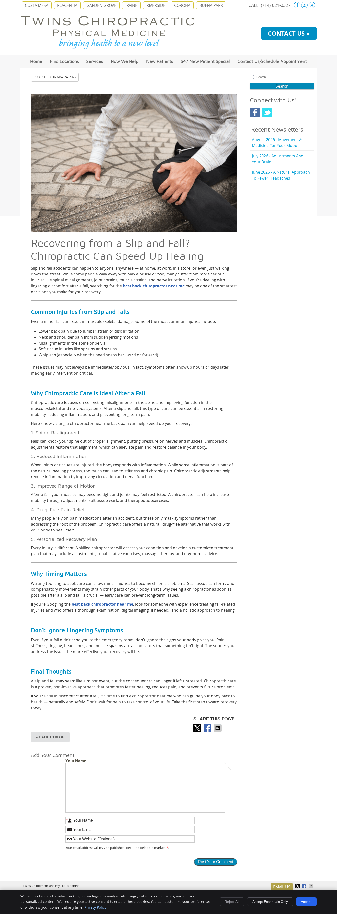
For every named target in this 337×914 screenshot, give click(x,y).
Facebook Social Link (255, 112)
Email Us (281, 887)
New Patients (159, 61)
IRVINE (131, 5)
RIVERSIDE (155, 5)
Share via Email (218, 728)
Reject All (232, 902)
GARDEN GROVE (101, 5)
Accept (306, 902)
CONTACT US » (289, 33)
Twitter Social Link (267, 112)
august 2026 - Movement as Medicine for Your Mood (277, 142)
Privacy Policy (95, 907)
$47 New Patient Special (205, 61)
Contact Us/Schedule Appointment (272, 61)
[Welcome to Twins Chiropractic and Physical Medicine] (107, 48)
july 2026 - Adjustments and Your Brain (277, 159)
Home (36, 61)
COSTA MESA (36, 5)
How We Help (124, 61)
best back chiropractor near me (154, 286)
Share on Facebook (208, 728)
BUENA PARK (211, 5)
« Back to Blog (50, 737)
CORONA (182, 5)
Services (94, 61)
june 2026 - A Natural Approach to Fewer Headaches (281, 175)
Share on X (197, 728)
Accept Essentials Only (270, 902)
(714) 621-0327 (276, 5)
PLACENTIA (67, 5)
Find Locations (64, 61)
